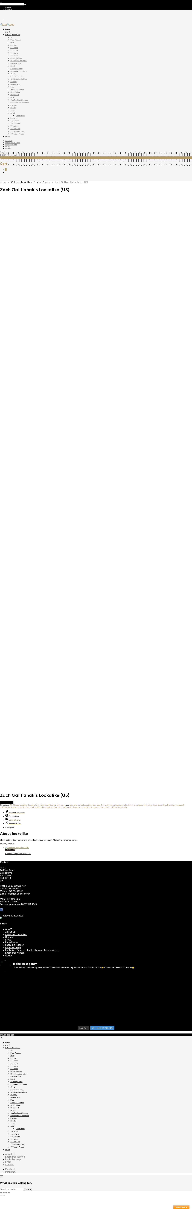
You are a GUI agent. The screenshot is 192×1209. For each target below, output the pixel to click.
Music (12, 97)
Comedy (13, 82)
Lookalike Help (11, 145)
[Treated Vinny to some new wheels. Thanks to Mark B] (23, 1001)
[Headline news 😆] (71, 987)
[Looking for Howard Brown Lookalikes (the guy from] (71, 1001)
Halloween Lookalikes (18, 61)
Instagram (8, 9)
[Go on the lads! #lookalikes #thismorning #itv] (71, 1011)
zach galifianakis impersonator (91, 807)
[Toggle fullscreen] (6, 1192)
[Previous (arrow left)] (1, 1195)
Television (14, 126)
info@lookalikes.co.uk (18, 893)
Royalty (13, 108)
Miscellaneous (16, 58)
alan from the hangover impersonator (107, 805)
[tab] (98, 827)
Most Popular (15, 40)
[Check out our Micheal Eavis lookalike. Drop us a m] (120, 1002)
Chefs (12, 74)
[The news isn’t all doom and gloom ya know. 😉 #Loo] (23, 988)
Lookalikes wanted (15, 952)
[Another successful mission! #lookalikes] (168, 998)
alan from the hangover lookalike (137, 805)
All (11, 37)
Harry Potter (15, 92)
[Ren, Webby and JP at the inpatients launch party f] (120, 976)
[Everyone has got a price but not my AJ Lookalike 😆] (120, 1011)
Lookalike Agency (14, 945)
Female (13, 45)
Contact (8, 149)
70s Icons (14, 50)
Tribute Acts (15, 129)
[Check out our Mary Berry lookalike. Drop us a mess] (168, 1020)
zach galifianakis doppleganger (43, 807)
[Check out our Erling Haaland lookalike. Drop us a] (168, 991)
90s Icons (14, 56)
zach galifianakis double (68, 807)
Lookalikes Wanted (12, 143)
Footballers (20, 116)
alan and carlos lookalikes (80, 805)
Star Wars (14, 118)
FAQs (7, 147)
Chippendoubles (16, 76)
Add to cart (10, 850)
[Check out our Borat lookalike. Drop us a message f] (23, 1020)
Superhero (14, 121)
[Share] (4, 1192)
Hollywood (14, 95)
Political (13, 105)
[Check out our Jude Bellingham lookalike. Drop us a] (120, 991)
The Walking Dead (17, 131)
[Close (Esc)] (1, 1192)
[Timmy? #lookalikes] (23, 975)
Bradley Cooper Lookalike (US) (18, 854)
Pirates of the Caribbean (19, 103)
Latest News (11, 942)
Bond (12, 66)
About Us (8, 141)
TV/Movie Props (17, 134)
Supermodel (15, 123)
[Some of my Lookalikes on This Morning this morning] (23, 1011)
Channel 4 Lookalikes (18, 71)
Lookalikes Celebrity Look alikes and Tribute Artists (32, 950)
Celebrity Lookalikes (12, 35)
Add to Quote (6, 802)
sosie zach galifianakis (20, 807)
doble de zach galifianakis (163, 805)
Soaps (12, 110)
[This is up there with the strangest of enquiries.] (120, 1020)
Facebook (8, 7)
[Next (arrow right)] (4, 1195)
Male (12, 42)
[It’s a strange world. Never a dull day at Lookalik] (71, 1018)
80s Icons (14, 53)
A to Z (7, 32)
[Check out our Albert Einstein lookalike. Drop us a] (168, 979)
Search (28, 1189)
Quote (7, 137)
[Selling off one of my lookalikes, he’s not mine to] (71, 978)
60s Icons (14, 48)
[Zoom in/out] (9, 1192)
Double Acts (15, 84)
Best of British (15, 63)
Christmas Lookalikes (18, 79)
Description (9, 827)
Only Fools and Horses (19, 100)
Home (7, 29)
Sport (12, 113)
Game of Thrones (17, 89)
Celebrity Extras (16, 69)
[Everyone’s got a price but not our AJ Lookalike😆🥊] (168, 1011)
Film (12, 87)
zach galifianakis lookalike (116, 807)
